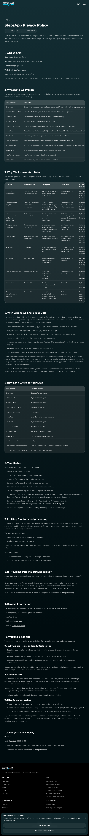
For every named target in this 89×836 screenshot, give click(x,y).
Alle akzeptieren (44, 825)
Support (5, 794)
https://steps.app (19, 70)
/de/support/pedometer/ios (23, 74)
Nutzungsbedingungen (54, 808)
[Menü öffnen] (83, 3)
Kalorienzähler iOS (52, 787)
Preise (4, 787)
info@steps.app (16, 66)
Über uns (5, 805)
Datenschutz (50, 805)
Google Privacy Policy (52, 695)
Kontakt (5, 808)
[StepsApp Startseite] (40, 4)
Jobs (3, 811)
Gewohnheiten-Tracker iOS (55, 797)
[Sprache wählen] (78, 3)
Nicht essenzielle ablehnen (44, 831)
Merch (4, 790)
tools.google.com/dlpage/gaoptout (70, 708)
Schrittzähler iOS (51, 781)
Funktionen (6, 781)
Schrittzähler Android (53, 784)
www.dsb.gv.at (58, 504)
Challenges (6, 784)
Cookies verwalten (78, 818)
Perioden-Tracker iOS (53, 794)
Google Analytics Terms (29, 695)
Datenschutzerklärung (11, 820)
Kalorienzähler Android (54, 790)
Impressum (50, 811)
